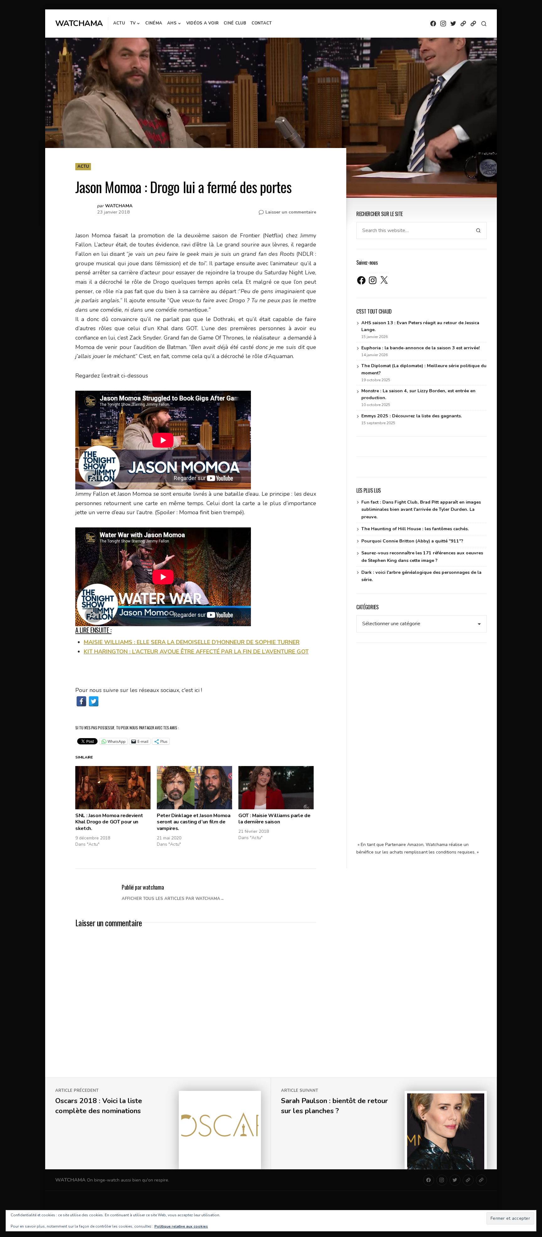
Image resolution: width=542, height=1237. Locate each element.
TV (133, 23)
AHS (172, 23)
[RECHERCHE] (484, 24)
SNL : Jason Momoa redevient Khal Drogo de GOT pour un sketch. (109, 822)
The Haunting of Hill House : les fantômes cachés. (415, 529)
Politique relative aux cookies (181, 1226)
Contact (262, 23)
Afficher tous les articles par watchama (171, 898)
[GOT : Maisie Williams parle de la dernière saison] (276, 787)
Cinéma (153, 23)
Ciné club (235, 23)
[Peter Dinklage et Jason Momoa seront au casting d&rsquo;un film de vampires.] (194, 787)
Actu (119, 23)
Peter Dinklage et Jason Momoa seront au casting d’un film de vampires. (194, 822)
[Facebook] (81, 701)
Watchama (79, 23)
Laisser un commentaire (290, 212)
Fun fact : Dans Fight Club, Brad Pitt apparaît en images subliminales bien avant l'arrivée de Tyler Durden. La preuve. (421, 509)
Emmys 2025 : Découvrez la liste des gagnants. (411, 416)
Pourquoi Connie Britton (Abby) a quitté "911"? (412, 541)
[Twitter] (93, 701)
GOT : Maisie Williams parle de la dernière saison (274, 819)
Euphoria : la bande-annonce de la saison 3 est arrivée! (420, 348)
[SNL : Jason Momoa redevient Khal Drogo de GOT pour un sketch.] (113, 787)
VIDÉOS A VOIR (202, 23)
